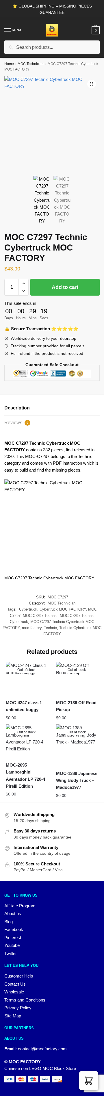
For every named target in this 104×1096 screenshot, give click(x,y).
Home (9, 64)
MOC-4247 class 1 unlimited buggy (24, 706)
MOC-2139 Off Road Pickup (76, 706)
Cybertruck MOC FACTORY (63, 609)
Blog (8, 921)
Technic (50, 628)
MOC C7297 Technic (40, 615)
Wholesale (14, 991)
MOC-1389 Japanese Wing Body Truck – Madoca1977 (76, 780)
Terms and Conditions (24, 999)
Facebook (13, 929)
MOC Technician (31, 64)
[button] (91, 84)
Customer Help (18, 975)
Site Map (12, 1015)
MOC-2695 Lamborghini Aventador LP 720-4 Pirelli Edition (25, 776)
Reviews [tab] (16, 422)
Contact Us (15, 984)
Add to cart (65, 287)
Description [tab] (17, 407)
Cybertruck (28, 609)
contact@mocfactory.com (42, 1048)
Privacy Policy (17, 1007)
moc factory (32, 628)
